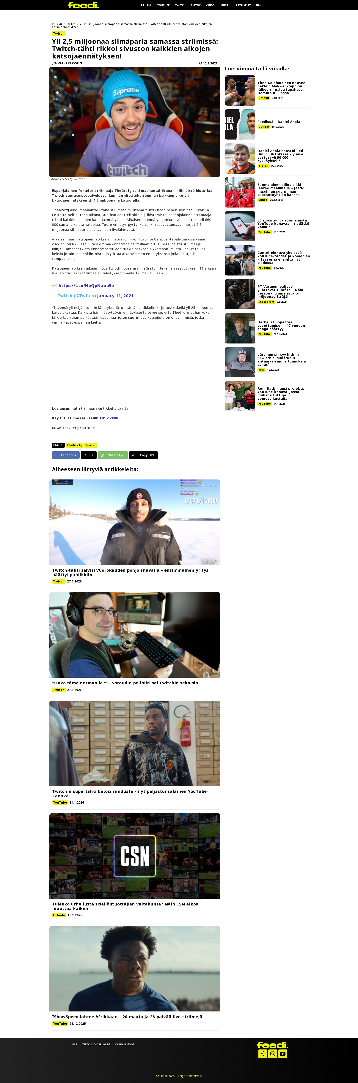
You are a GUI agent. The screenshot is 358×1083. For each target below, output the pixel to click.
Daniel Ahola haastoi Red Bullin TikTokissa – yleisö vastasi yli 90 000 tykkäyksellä (280, 155)
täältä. (123, 408)
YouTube (264, 232)
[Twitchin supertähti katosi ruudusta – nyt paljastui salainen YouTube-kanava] (134, 743)
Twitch (71, 24)
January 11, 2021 (115, 295)
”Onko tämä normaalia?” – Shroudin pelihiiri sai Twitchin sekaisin (125, 682)
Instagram (266, 301)
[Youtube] (282, 1053)
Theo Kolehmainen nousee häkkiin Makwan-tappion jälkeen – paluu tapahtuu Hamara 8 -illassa (281, 87)
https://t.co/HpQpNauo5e (86, 285)
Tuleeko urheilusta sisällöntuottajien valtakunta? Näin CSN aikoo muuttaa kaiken (125, 906)
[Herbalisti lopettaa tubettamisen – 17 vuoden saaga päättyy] (240, 328)
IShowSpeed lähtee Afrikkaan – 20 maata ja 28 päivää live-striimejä (127, 1016)
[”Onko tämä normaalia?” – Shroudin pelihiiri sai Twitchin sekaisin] (134, 635)
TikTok (263, 166)
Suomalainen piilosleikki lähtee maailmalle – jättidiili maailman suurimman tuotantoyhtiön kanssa (283, 189)
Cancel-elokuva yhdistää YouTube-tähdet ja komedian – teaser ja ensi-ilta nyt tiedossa (283, 257)
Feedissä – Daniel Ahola (278, 121)
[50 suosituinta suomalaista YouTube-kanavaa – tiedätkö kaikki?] (240, 226)
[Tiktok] (262, 1053)
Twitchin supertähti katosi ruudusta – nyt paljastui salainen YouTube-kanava (130, 793)
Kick (261, 369)
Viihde (263, 200)
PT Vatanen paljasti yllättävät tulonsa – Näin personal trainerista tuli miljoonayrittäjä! (280, 291)
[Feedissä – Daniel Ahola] (240, 124)
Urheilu (263, 98)
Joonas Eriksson (67, 63)
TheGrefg (74, 445)
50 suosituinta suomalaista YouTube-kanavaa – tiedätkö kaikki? (283, 223)
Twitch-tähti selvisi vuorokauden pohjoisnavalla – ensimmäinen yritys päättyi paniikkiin (130, 572)
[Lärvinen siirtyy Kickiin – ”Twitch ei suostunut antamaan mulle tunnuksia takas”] (240, 362)
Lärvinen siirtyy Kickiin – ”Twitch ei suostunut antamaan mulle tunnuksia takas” (281, 359)
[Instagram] (272, 1053)
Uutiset (263, 127)
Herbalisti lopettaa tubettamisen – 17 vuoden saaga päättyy (281, 325)
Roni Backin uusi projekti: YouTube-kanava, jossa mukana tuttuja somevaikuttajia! (280, 393)
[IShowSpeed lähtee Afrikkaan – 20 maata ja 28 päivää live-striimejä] (134, 968)
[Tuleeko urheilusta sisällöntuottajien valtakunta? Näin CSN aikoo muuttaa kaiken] (134, 856)
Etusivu (57, 24)
